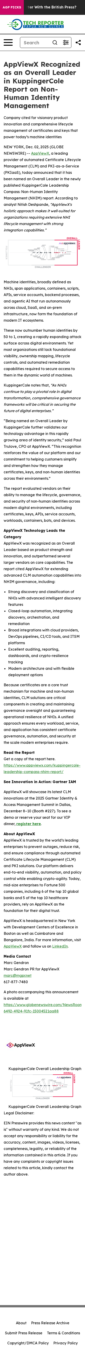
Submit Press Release (23, 1333)
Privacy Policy (65, 1343)
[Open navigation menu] (8, 42)
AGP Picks (12, 7)
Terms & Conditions (63, 1333)
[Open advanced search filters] (65, 42)
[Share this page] (78, 42)
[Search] (54, 42)
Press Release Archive (50, 1323)
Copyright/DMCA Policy (28, 1343)
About (21, 1323)
